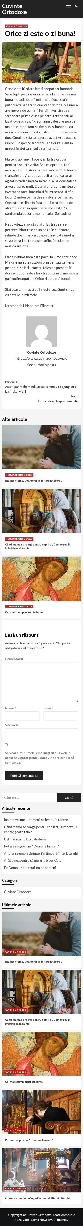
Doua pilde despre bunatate (58, 398)
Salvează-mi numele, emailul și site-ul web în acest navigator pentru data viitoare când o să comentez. (39, 757)
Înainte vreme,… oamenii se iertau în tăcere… (33, 480)
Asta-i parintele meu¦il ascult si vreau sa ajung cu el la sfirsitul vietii (41, 386)
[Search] (76, 6)
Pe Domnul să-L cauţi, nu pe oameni (30, 868)
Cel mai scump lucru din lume (24, 612)
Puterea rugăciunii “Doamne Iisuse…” (31, 846)
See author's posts (41, 364)
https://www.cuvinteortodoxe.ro (41, 358)
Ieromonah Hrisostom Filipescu (29, 305)
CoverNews (39, 1219)
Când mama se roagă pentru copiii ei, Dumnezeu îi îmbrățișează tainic (41, 829)
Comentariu (14, 659)
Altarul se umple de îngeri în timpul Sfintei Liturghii (41, 853)
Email (49, 708)
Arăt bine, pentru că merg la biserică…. (32, 860)
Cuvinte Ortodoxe (14, 9)
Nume (10, 708)
